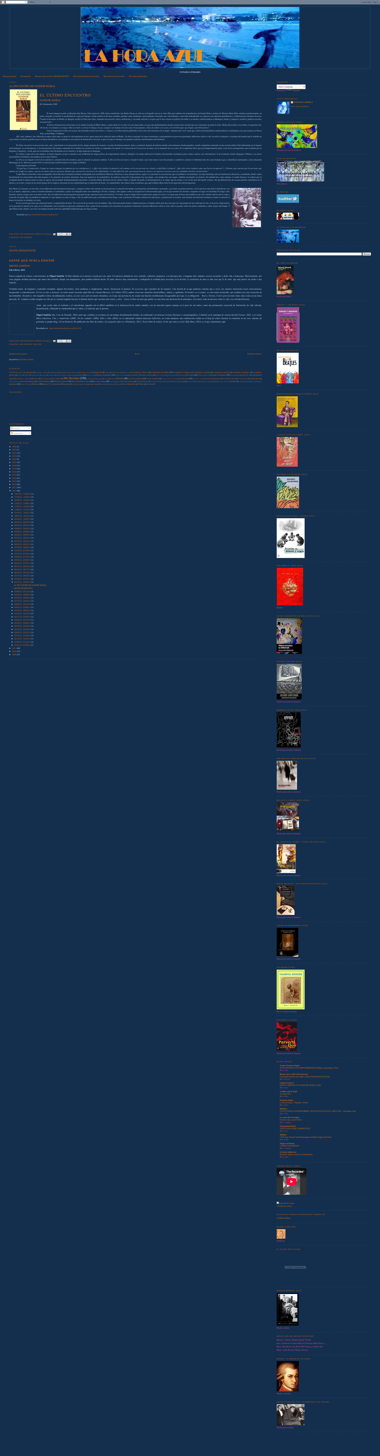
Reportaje (66, 384)
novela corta (184, 378)
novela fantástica (28, 381)
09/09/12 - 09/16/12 (22, 528)
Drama (72, 375)
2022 (14, 459)
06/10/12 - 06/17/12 (22, 569)
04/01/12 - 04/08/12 (22, 607)
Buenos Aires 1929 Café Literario (294, 1074)
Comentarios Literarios (221, 372)
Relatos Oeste (25, 384)
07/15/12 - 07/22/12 (22, 553)
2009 (14, 654)
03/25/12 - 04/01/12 (22, 610)
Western (149, 384)
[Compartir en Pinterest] (69, 234)
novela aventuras (135, 378)
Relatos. (35, 384)
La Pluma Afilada (283, 1218)
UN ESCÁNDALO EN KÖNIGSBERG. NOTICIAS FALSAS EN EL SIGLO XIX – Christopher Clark (318, 1111)
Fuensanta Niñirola (303, 102)
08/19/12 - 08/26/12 (22, 537)
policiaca (190, 381)
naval (106, 379)
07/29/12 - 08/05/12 (22, 547)
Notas (112, 379)
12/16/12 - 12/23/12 (22, 497)
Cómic (26, 375)
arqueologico (54, 372)
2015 (14, 481)
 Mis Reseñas (16, 372)
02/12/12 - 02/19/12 (22, 629)
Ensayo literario (146, 375)
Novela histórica (60, 381)
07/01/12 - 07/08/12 (22, 560)
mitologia (90, 379)
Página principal (9, 76)
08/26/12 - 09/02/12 (22, 534)
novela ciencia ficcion (169, 379)
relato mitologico (256, 381)
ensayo (79, 375)
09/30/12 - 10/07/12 (22, 519)
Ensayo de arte (119, 375)
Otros (167, 381)
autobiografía (97, 372)
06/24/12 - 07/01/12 (22, 563)
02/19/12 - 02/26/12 (22, 626)
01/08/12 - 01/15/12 (22, 642)
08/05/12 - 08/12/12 (22, 544)
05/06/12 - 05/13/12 (22, 591)
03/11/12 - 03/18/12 (22, 616)
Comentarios (17, 433)
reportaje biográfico (79, 384)
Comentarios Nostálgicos (241, 372)
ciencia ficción (116, 372)
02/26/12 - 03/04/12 (22, 623)
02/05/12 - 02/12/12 (22, 632)
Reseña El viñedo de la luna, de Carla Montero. (296, 1154)
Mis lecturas (56, 378)
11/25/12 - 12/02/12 (22, 506)
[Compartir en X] (64, 234)
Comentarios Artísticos (140, 372)
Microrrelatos (45, 379)
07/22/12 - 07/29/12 (22, 550)
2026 (14, 446)
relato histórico (243, 381)
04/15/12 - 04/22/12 (22, 600)
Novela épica (242, 379)
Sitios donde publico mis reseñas (86, 76)
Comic (20, 375)
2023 (14, 456)
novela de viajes (198, 379)
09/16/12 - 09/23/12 (22, 525)
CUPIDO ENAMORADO (289, 1146)
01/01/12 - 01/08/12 (22, 645)
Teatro (117, 384)
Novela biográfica (152, 378)
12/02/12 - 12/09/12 (22, 503)
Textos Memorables (129, 384)
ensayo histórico (132, 375)
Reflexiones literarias (222, 381)
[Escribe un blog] (61, 234)
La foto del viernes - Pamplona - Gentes (294, 1102)
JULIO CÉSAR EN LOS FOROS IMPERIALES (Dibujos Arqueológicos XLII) (309, 1068)
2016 (14, 478)
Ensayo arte (90, 375)
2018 (14, 471)
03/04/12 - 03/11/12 (22, 619)
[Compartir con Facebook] (66, 234)
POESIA (174, 381)
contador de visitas (284, 1206)
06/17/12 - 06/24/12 (22, 566)
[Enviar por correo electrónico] (58, 234)
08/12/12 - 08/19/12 (22, 541)
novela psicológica (157, 381)
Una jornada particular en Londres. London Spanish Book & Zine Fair (305, 1076)
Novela (120, 378)
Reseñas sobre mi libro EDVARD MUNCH (52, 76)
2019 (14, 468)
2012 (14, 490)
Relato (233, 381)
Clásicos (126, 372)
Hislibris (283, 1108)
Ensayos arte (171, 375)
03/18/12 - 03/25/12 (22, 613)
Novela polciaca (127, 381)
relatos (37, 344)
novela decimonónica (213, 378)
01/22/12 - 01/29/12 (22, 635)
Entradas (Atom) (26, 359)
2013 (14, 487)
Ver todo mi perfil (300, 106)
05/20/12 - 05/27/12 (22, 579)
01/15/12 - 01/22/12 (22, 638)
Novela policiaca (142, 381)
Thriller (141, 384)
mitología (99, 379)
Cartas (107, 372)
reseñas (103, 384)
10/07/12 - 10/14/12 (22, 516)
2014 (14, 484)
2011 (14, 648)
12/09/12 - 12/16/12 (22, 500)
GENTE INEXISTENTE (22, 250)
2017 (14, 474)
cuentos (51, 375)
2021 (14, 462)
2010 (14, 651)
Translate (296, 90)
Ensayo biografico (103, 375)
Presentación (25, 76)
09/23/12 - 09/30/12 (22, 522)
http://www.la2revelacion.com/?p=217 (42, 214)
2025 (14, 449)
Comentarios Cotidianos (182, 372)
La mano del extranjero (290, 1117)
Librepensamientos (288, 1126)
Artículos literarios (71, 372)
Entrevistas (181, 375)
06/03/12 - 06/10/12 (22, 572)
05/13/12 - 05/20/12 (22, 582)
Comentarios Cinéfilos (160, 372)
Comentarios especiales (202, 372)
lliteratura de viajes (22, 379)
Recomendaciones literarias (204, 381)
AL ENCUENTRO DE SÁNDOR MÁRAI (32, 86)
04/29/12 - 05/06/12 (22, 594)
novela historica (43, 381)
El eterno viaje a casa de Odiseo (291, 1119)
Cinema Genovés (287, 1082)
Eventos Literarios (218, 375)
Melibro (283, 1134)
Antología (29, 372)
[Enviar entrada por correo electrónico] (54, 234)
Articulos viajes (85, 372)
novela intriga (99, 381)
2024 (14, 453)
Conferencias (35, 375)
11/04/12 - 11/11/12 (22, 509)
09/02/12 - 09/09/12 (22, 531)
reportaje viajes (92, 384)
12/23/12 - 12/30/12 (22, 493)
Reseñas (110, 384)
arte (62, 372)
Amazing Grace (285, 1094)
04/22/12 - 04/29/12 (22, 597)
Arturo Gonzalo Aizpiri (290, 1065)
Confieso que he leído (288, 1091)
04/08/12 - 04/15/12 (22, 604)
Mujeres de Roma (287, 1143)
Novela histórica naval (81, 381)
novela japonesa (115, 381)
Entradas (16, 428)
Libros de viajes (246, 375)
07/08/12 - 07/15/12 (22, 556)
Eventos (190, 375)
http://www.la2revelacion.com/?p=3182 (65, 328)
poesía (182, 381)
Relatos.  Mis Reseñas (51, 384)
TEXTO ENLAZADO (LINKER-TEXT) (295, 1128)
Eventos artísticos (203, 375)
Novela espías (254, 378)
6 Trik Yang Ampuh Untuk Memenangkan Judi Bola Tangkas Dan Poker (306, 1137)
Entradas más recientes (18, 353)
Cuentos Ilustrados (62, 375)
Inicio (137, 353)
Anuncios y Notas (41, 372)
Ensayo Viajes (159, 375)
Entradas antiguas (254, 353)
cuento (44, 375)
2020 (14, 465)
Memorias (34, 378)
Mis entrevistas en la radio (114, 76)
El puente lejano (286, 1100)
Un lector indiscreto (288, 1151)
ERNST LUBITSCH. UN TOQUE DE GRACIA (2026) (300, 1085)
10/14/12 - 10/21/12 (22, 512)
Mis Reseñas (26, 237)
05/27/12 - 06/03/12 (22, 575)
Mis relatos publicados (138, 76)
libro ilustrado (234, 375)
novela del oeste (229, 378)
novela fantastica (14, 381)
